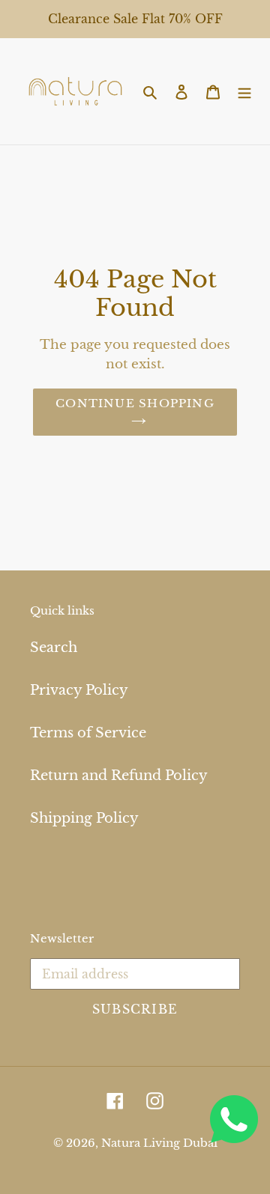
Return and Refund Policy (119, 775)
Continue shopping (135, 403)
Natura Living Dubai (159, 1143)
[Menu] (244, 91)
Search (53, 647)
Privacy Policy (79, 690)
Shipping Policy (84, 818)
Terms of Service (88, 733)
